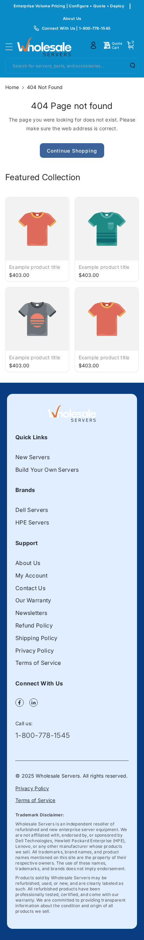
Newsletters (31, 612)
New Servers (32, 457)
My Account (31, 575)
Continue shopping (72, 151)
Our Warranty (33, 600)
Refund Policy (34, 625)
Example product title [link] (34, 267)
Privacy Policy (34, 650)
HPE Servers (32, 522)
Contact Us (30, 588)
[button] (11, 47)
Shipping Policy (36, 637)
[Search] (130, 65)
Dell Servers (31, 509)
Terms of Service (38, 662)
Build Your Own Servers (47, 469)
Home (12, 87)
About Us (72, 18)
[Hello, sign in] (93, 45)
